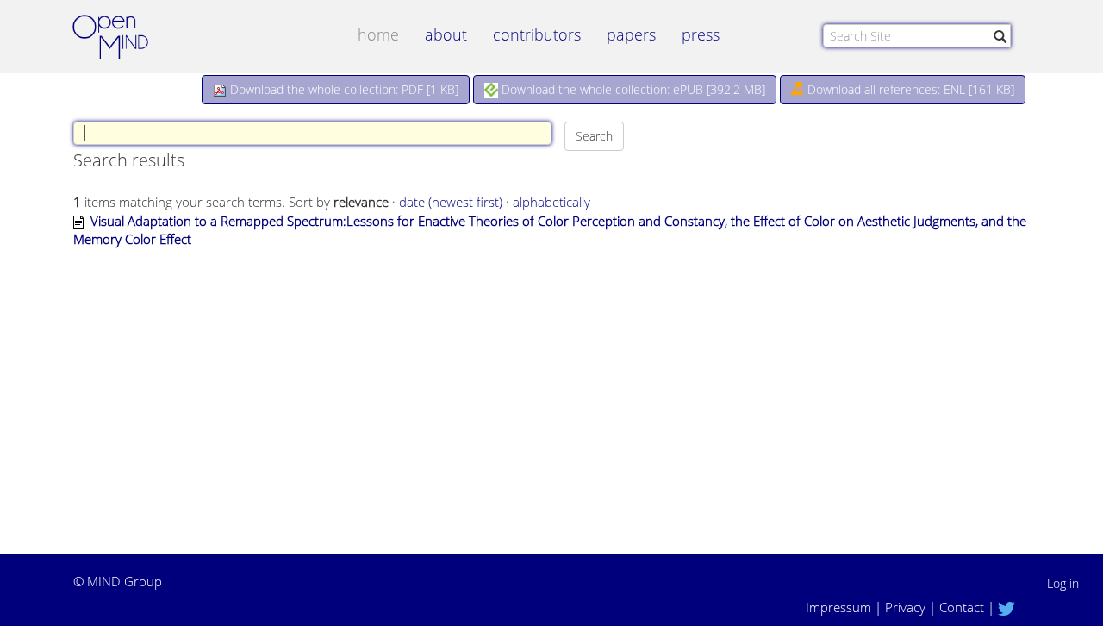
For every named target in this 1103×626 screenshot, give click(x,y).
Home (378, 34)
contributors (537, 34)
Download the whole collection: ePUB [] (631, 89)
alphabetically (551, 201)
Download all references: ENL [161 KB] (909, 89)
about (446, 34)
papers (631, 34)
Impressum (838, 607)
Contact (961, 607)
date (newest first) (450, 201)
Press (701, 34)
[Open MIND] (126, 38)
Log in (1063, 583)
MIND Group (124, 581)
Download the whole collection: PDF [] (342, 89)
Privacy (905, 607)
